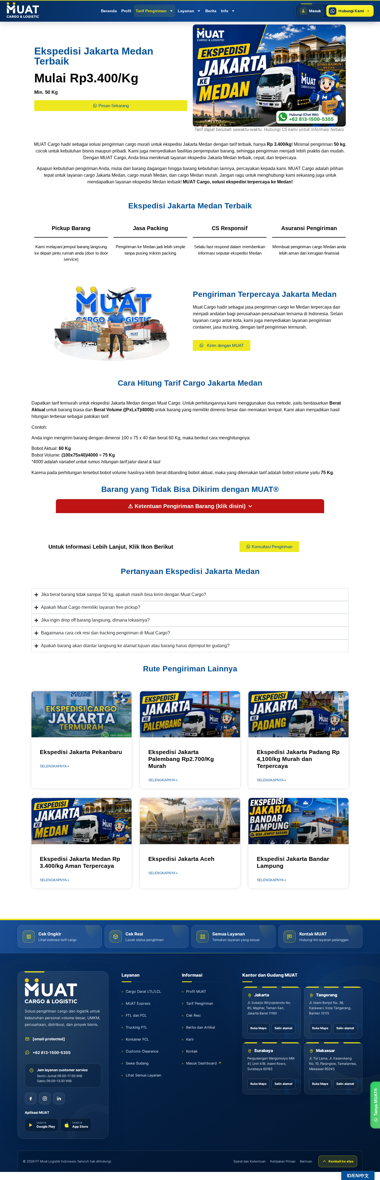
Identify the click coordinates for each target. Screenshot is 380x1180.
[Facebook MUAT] (30, 1098)
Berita (210, 11)
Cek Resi (193, 1015)
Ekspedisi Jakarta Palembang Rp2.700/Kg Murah (181, 759)
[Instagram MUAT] (45, 1098)
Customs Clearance (142, 1051)
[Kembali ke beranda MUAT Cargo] (51, 990)
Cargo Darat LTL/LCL (143, 991)
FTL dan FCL (136, 1015)
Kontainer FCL (137, 1039)
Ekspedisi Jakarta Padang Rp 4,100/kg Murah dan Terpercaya (298, 759)
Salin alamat (283, 1028)
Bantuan (306, 1161)
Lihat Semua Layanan (143, 1075)
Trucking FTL (136, 1027)
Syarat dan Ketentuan (249, 1161)
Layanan (186, 11)
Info (224, 11)
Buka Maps (258, 1028)
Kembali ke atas (341, 1161)
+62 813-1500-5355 (52, 1052)
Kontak (192, 1051)
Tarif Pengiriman (151, 11)
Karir (190, 1039)
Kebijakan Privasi (282, 1161)
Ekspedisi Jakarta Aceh (181, 859)
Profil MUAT (196, 991)
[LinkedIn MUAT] (59, 1098)
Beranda (109, 11)
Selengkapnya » (54, 766)
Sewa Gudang (137, 1063)
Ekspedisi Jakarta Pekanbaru (81, 752)
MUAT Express (138, 1003)
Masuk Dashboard (203, 1063)
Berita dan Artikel (200, 1027)
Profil (126, 11)
